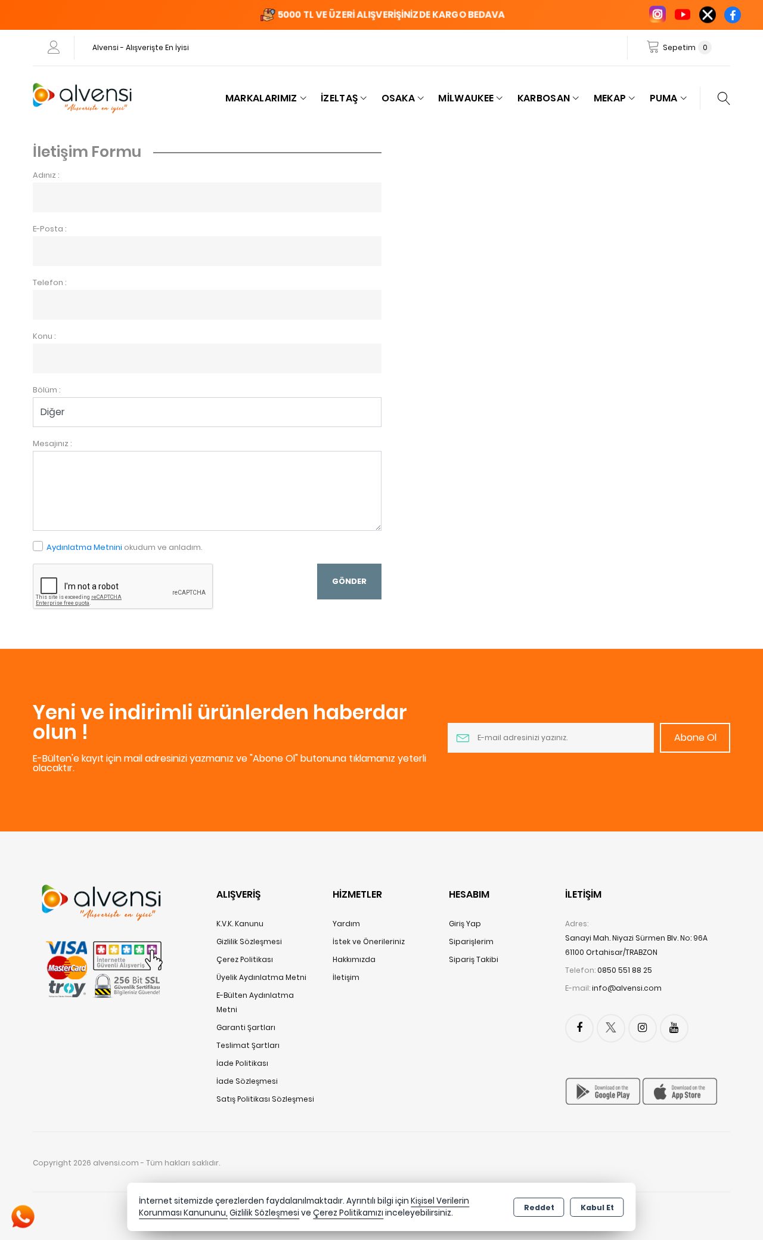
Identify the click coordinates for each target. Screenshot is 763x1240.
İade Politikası (242, 1063)
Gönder (349, 581)
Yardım (346, 924)
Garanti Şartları (245, 1027)
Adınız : (46, 175)
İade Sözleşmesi (247, 1081)
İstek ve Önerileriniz (369, 941)
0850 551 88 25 (624, 970)
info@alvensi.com (627, 988)
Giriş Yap (465, 924)
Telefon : (50, 282)
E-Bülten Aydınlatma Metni (255, 1002)
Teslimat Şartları (248, 1045)
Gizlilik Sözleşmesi (249, 941)
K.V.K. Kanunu (239, 924)
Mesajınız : (52, 443)
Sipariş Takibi (473, 959)
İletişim (346, 977)
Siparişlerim (471, 941)
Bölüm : (47, 389)
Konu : (44, 336)
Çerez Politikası (244, 959)
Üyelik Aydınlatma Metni (261, 977)
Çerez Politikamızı (348, 1213)
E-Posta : (50, 228)
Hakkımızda (354, 959)
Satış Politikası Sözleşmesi (265, 1099)
